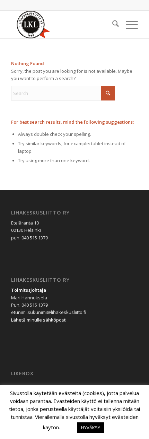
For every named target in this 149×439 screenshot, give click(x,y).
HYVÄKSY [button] (90, 427)
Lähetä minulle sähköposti (39, 320)
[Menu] (128, 24)
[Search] (112, 24)
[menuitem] (112, 24)
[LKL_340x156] (61, 24)
